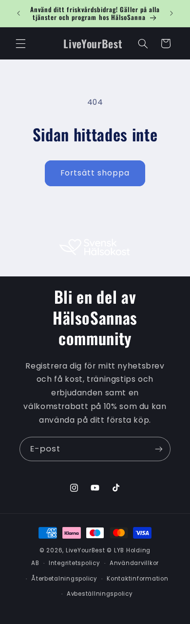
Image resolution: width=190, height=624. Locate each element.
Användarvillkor (134, 563)
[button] (20, 43)
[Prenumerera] (159, 449)
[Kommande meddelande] (171, 13)
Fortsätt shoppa (95, 172)
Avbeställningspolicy (100, 594)
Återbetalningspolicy (64, 579)
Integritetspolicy (74, 563)
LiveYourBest (85, 550)
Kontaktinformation (137, 579)
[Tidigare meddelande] (18, 13)
